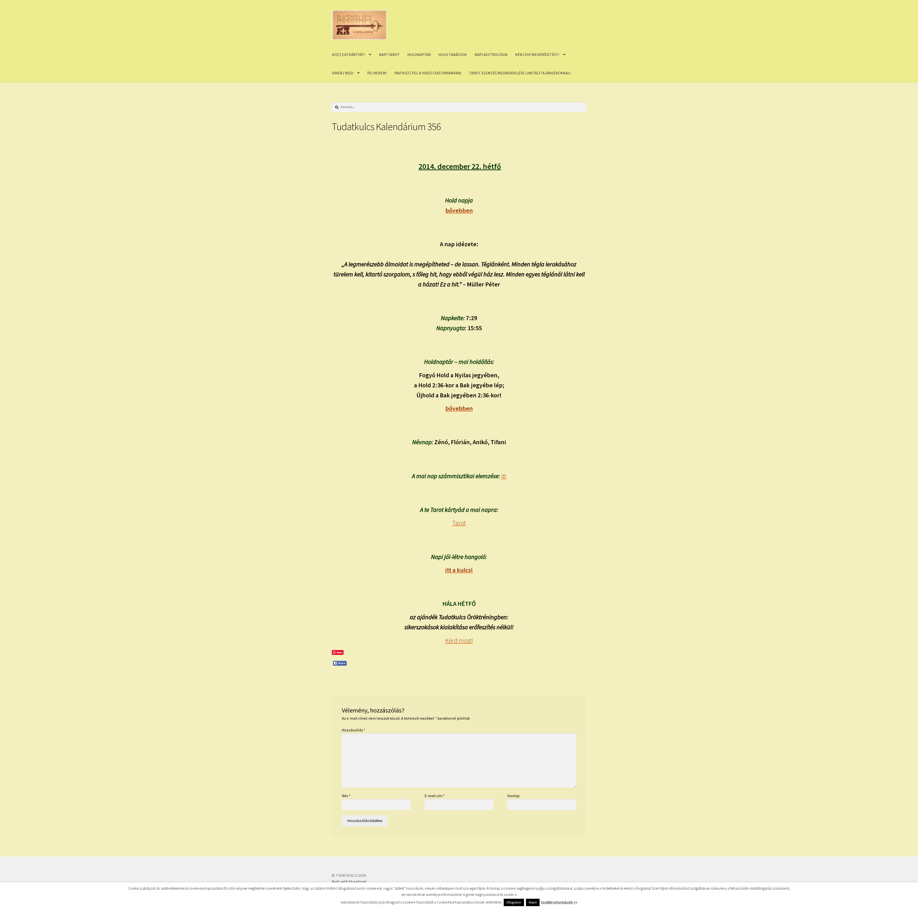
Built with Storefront (349, 881)
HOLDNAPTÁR (419, 54)
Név (346, 795)
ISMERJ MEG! (342, 73)
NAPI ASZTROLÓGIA (491, 54)
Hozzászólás (353, 730)
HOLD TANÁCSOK (452, 54)
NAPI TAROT (389, 54)
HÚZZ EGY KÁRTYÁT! (348, 54)
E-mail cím (435, 795)
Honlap (513, 795)
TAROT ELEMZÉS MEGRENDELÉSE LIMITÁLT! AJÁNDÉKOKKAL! (520, 73)
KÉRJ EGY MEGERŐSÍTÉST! (537, 54)
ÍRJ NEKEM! (377, 73)
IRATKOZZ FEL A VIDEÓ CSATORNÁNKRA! (427, 73)
